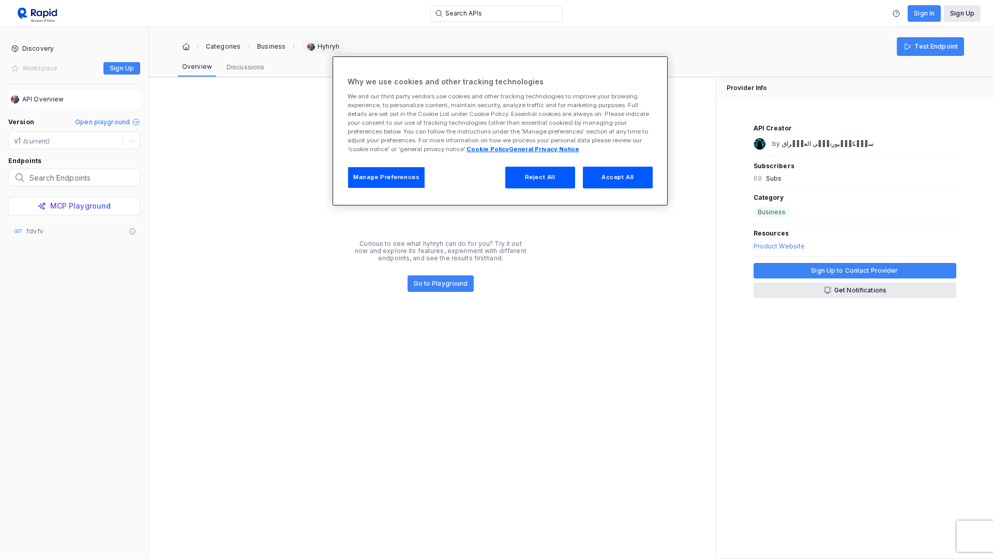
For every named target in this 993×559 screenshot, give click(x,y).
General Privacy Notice (544, 149)
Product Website (779, 246)
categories (223, 46)
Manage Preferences (386, 177)
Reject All (540, 177)
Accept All (617, 177)
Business (271, 46)
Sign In (924, 13)
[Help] (896, 13)
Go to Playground (441, 283)
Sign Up (962, 13)
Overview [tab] (197, 66)
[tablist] (223, 67)
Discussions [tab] (245, 67)
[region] (500, 131)
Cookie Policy (488, 149)
